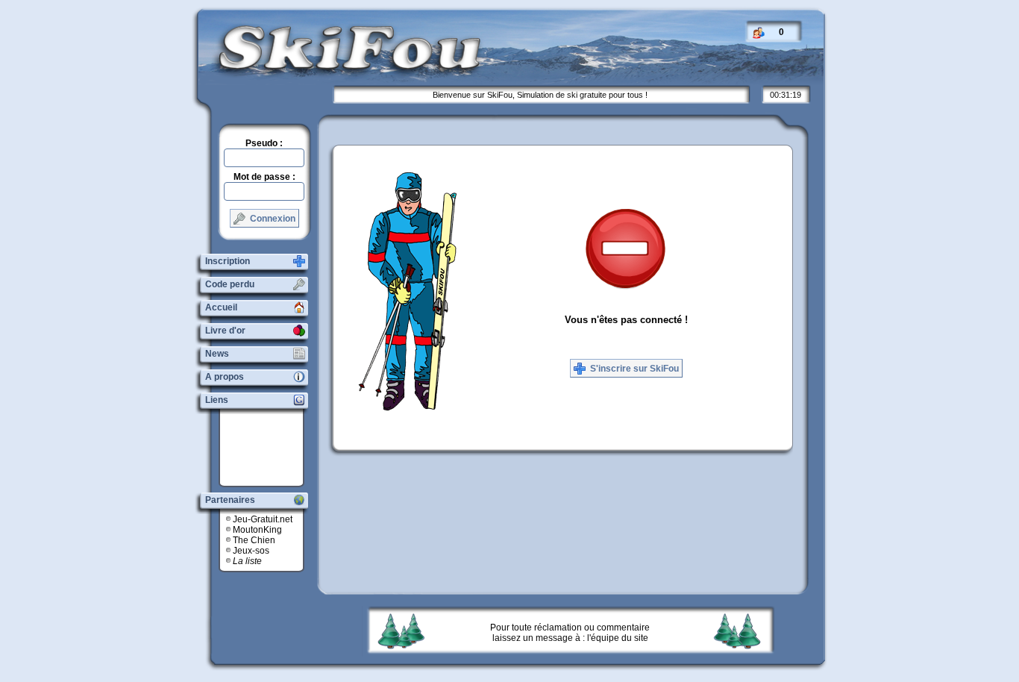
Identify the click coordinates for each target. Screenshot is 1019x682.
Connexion (271, 218)
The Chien (254, 540)
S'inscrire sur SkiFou (633, 368)
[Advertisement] (267, 447)
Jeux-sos (251, 550)
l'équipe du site (617, 638)
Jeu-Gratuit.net (262, 519)
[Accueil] (338, 69)
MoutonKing (257, 530)
